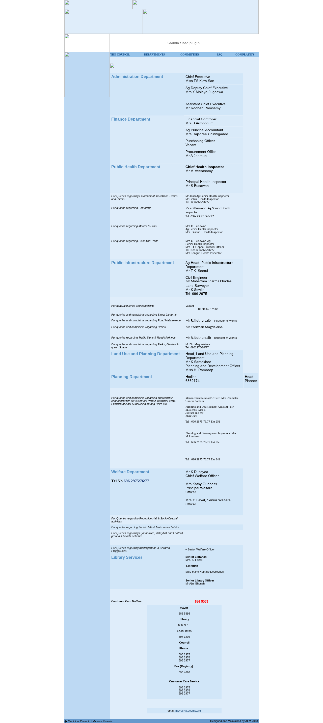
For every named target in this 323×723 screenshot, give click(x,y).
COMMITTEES (189, 54)
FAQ (220, 54)
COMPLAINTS (244, 54)
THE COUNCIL (120, 54)
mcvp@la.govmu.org (188, 710)
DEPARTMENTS (154, 54)
